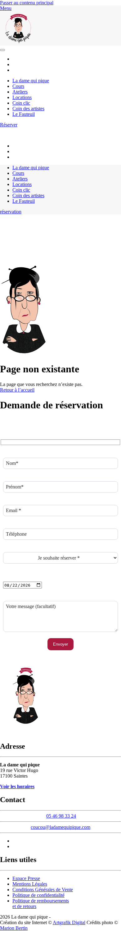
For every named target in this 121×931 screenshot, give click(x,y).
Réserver (8, 124)
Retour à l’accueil (17, 390)
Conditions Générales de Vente (42, 889)
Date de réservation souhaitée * (33, 578)
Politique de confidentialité (38, 895)
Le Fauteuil (23, 114)
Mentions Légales (29, 884)
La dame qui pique (30, 80)
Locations (22, 97)
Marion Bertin (14, 928)
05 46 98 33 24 (72, 130)
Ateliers (20, 91)
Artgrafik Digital (69, 922)
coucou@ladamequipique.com (29, 135)
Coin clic (21, 103)
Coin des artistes (28, 108)
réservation (10, 211)
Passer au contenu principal (26, 2)
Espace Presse (26, 878)
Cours (18, 86)
